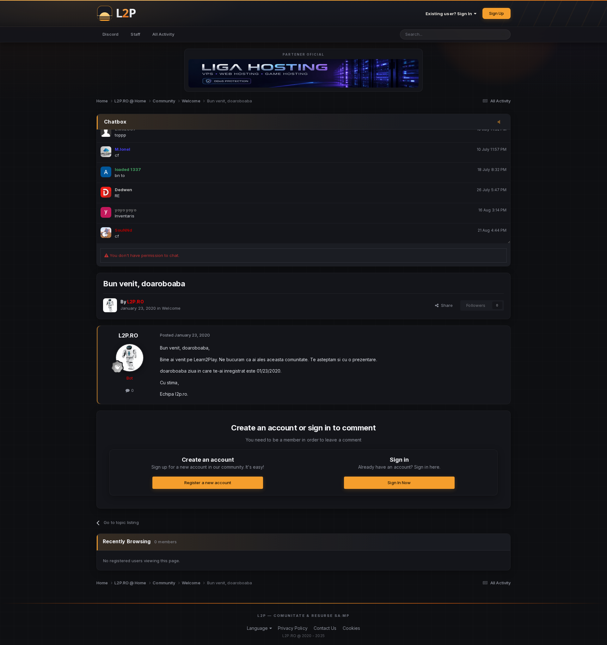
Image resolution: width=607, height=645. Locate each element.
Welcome (171, 308)
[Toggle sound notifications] (501, 122)
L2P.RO (128, 335)
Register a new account (207, 482)
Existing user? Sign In (450, 13)
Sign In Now (399, 482)
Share (445, 305)
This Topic (478, 34)
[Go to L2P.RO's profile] (110, 305)
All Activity (163, 34)
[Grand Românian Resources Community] (120, 13)
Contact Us (325, 628)
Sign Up (496, 13)
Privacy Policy (293, 628)
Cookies (351, 628)
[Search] (503, 34)
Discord (110, 34)
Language (258, 628)
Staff (135, 34)
